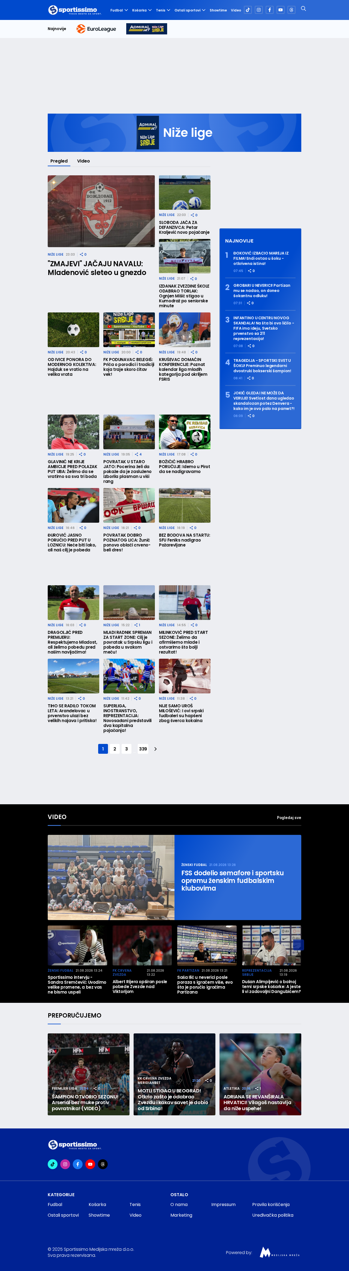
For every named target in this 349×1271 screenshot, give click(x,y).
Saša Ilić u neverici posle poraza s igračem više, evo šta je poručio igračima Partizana (205, 985)
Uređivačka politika (272, 1215)
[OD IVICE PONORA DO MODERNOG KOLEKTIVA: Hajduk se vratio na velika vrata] (73, 329)
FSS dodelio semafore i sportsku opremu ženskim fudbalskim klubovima (232, 880)
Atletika (232, 1088)
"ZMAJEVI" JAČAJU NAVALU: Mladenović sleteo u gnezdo (97, 268)
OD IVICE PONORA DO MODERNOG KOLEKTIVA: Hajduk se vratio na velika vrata (72, 367)
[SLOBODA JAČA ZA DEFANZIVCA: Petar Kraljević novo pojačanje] (184, 192)
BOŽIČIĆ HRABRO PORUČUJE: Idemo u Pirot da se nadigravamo (184, 466)
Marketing (181, 1215)
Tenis (160, 10)
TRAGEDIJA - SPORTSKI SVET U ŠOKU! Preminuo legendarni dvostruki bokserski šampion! (262, 366)
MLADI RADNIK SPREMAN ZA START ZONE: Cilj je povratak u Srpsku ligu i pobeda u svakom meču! (127, 642)
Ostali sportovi (187, 10)
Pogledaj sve (289, 817)
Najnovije (57, 28)
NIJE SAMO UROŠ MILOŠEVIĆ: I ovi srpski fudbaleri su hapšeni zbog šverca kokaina (181, 713)
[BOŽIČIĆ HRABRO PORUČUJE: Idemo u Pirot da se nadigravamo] (184, 432)
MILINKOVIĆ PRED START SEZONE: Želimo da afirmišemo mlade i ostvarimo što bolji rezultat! (183, 642)
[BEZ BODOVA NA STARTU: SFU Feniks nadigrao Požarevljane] (184, 505)
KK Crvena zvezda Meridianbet (155, 1080)
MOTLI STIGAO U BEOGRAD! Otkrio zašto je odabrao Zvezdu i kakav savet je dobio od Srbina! (173, 1099)
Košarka (139, 10)
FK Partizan (188, 970)
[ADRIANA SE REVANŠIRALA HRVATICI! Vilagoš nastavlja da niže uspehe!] (260, 1074)
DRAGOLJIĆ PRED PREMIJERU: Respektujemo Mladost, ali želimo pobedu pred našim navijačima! (72, 642)
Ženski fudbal (194, 865)
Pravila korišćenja (271, 1204)
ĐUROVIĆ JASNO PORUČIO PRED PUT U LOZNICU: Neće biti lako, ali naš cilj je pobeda (72, 542)
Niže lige (56, 254)
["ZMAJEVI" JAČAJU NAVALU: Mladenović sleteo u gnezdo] (101, 211)
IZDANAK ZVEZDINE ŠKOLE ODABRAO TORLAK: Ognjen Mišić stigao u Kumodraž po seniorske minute (184, 296)
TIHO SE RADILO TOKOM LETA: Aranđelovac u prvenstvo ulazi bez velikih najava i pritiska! (72, 713)
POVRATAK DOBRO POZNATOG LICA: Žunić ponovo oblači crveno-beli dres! (126, 542)
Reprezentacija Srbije (257, 972)
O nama (179, 1204)
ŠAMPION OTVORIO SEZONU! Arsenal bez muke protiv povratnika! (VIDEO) (85, 1103)
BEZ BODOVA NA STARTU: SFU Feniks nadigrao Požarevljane (184, 540)
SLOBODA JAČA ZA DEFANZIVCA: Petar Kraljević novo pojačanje (184, 227)
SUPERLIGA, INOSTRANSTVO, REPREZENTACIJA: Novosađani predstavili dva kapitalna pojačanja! (127, 718)
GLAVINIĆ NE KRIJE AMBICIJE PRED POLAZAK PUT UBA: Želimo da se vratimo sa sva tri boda (72, 469)
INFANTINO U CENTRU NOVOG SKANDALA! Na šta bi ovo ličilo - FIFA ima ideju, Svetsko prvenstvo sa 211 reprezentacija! (263, 328)
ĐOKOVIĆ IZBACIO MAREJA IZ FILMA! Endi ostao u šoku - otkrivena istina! (261, 258)
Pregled (59, 161)
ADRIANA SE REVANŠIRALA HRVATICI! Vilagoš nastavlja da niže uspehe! (257, 1103)
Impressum (223, 1204)
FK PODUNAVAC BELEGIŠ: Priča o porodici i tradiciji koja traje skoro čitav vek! (128, 367)
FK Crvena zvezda (122, 972)
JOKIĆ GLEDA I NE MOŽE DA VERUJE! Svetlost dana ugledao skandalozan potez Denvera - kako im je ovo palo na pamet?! (263, 401)
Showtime (218, 10)
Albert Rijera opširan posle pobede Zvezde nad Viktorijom (140, 986)
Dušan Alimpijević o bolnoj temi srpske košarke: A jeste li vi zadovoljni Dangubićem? (271, 986)
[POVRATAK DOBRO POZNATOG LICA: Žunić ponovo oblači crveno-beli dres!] (129, 505)
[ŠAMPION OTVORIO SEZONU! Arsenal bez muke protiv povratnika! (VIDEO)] (89, 1074)
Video (236, 10)
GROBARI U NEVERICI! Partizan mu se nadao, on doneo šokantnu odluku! (261, 290)
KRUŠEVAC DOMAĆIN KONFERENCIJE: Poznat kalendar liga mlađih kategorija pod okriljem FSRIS (183, 369)
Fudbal (116, 10)
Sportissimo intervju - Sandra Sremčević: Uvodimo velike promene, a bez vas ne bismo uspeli (77, 985)
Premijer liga (64, 1088)
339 (143, 749)
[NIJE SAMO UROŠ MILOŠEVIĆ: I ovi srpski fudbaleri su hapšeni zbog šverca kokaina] (184, 676)
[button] (298, 944)
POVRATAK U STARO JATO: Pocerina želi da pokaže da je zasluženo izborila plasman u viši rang (127, 471)
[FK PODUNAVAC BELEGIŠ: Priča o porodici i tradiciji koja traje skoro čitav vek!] (129, 329)
